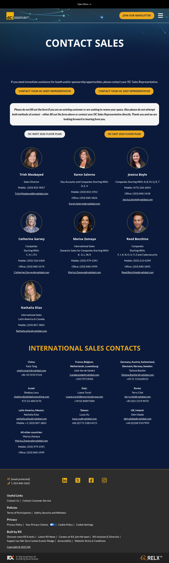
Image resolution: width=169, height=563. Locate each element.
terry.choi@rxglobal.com (137, 396)
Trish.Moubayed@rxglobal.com (31, 193)
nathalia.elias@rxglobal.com (31, 418)
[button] (136, 15)
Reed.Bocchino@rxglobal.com (137, 272)
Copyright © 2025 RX (19, 546)
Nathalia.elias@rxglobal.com (31, 330)
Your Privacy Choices (37, 524)
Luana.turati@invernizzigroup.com (84, 396)
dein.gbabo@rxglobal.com (137, 418)
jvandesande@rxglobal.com (84, 374)
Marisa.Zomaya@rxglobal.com (84, 272)
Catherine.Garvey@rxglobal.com (31, 272)
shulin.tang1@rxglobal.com (31, 370)
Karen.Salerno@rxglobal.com (84, 203)
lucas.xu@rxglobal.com (84, 418)
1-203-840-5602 (20, 483)
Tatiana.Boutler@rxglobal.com (137, 374)
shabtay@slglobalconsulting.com (31, 396)
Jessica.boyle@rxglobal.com (137, 199)
